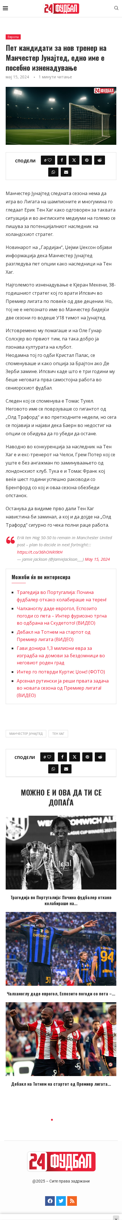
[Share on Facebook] (61, 160)
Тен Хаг (58, 733)
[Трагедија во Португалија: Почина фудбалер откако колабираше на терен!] (61, 853)
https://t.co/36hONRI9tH (39, 552)
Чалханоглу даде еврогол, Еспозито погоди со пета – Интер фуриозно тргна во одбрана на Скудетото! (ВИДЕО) (62, 615)
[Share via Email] (66, 172)
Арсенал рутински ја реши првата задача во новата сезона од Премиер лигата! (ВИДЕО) (63, 688)
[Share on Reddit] (99, 160)
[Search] (116, 8)
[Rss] (72, 1201)
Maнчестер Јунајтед (26, 733)
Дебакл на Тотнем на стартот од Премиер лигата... (61, 1084)
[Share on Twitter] (74, 160)
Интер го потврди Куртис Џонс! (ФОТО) (61, 672)
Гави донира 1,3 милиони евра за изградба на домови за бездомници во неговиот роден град (61, 655)
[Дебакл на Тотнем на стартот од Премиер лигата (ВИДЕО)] (61, 1039)
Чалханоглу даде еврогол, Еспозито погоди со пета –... (61, 993)
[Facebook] (50, 1201)
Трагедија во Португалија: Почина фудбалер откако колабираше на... (61, 900)
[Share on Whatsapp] (53, 172)
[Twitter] (61, 1201)
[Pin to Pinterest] (87, 160)
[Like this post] (50, 160)
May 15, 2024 (97, 559)
